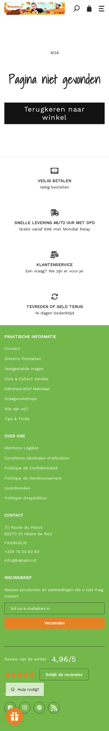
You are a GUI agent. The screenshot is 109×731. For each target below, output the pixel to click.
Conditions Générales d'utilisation (36, 458)
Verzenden (54, 623)
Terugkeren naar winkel (54, 113)
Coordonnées (17, 488)
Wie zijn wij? (16, 408)
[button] (102, 8)
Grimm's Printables (22, 358)
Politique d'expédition (25, 498)
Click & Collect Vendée (26, 378)
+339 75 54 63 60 (22, 551)
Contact (12, 348)
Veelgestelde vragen (24, 368)
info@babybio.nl (20, 560)
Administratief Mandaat (27, 388)
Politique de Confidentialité (31, 468)
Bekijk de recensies (64, 674)
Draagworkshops (20, 398)
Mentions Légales (21, 447)
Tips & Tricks (17, 418)
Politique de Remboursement (33, 478)
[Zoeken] (76, 8)
